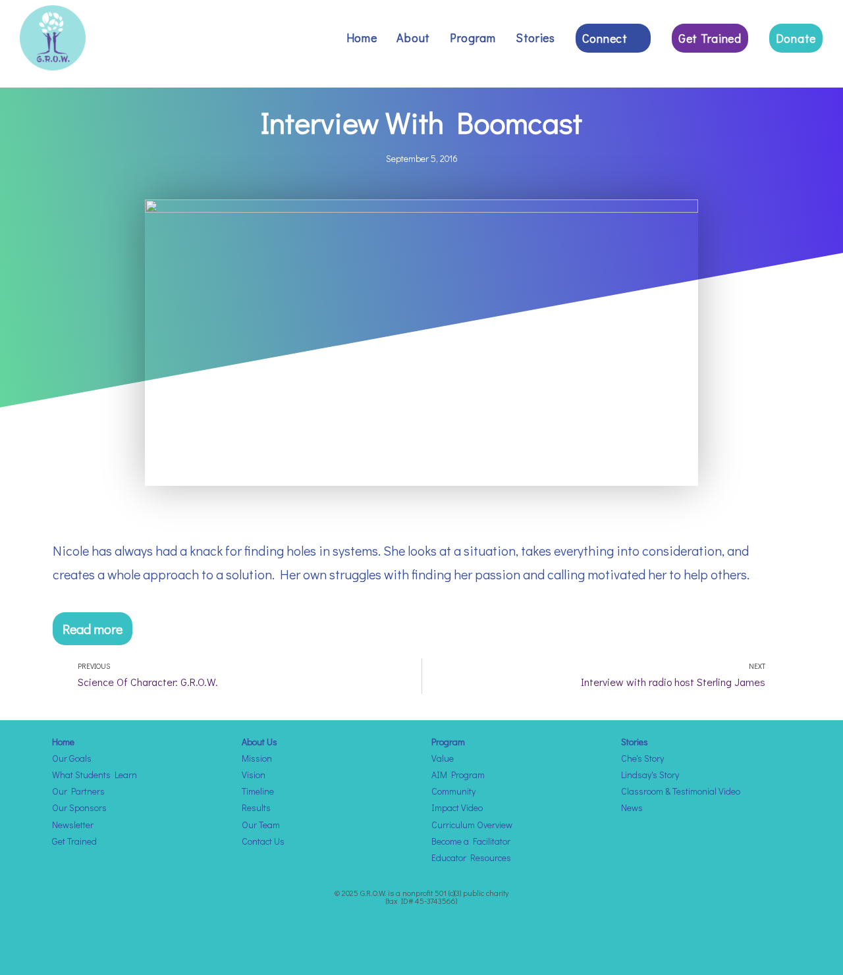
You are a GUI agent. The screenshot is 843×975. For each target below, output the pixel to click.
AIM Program (458, 774)
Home (63, 741)
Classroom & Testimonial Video (680, 791)
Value (442, 758)
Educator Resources (471, 857)
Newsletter (73, 824)
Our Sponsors (79, 807)
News (632, 807)
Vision (253, 774)
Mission (257, 758)
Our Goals (72, 758)
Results (256, 807)
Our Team (261, 824)
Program (448, 741)
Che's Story (642, 758)
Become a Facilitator (470, 841)
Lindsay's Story (650, 774)
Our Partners (78, 791)
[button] (92, 628)
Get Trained (74, 841)
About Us (259, 741)
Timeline (258, 791)
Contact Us (263, 841)
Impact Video (457, 807)
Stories (634, 741)
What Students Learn (94, 774)
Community (453, 791)
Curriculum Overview (471, 824)
